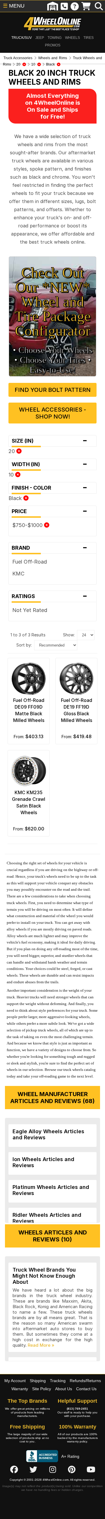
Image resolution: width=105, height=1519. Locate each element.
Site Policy (41, 1388)
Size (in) (50, 441)
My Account (15, 1380)
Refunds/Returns (85, 1380)
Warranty (19, 1388)
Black (15, 498)
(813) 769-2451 (77, 1408)
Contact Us (86, 1388)
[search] (99, 6)
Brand (50, 548)
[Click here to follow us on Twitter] (33, 1469)
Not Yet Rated (29, 610)
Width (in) (50, 464)
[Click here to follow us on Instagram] (52, 1469)
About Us (63, 1388)
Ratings (50, 596)
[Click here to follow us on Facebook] (14, 1469)
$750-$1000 (28, 525)
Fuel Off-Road (29, 562)
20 (12, 451)
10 (11, 475)
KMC (18, 574)
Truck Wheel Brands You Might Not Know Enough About (44, 1276)
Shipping (38, 1380)
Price (50, 511)
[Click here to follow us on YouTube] (91, 1469)
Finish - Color (50, 488)
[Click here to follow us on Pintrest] (72, 1469)
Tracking (58, 1380)
